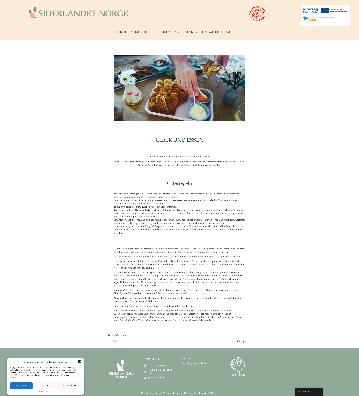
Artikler (124, 334)
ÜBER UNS (188, 32)
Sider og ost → (243, 341)
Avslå (45, 385)
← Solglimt (113, 341)
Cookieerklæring (45, 391)
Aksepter (21, 385)
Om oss (186, 358)
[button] (79, 361)
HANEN (211, 393)
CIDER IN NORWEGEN (164, 32)
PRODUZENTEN (139, 32)
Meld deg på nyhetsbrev (195, 363)
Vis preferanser (69, 385)
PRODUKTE (120, 32)
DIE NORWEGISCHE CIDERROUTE (218, 32)
